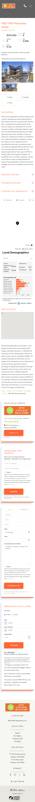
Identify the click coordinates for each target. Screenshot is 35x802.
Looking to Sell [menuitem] (17, 738)
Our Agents (7, 437)
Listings (9, 391)
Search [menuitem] (17, 733)
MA (14, 391)
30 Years (8, 614)
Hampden (20, 391)
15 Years (15, 614)
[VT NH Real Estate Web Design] (17, 798)
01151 (4, 393)
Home (3, 391)
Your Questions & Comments (12, 544)
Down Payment (8, 627)
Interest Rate (8, 634)
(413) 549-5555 (26, 6)
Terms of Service (9, 593)
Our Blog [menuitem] (17, 741)
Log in (15, 781)
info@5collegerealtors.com (18, 721)
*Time (5, 536)
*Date (5, 529)
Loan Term (7, 610)
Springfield (27, 391)
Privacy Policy (10, 484)
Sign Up (21, 781)
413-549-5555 (11, 421)
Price (5, 620)
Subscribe (14, 492)
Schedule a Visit (24, 509)
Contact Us (13, 433)
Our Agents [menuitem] (17, 736)
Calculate (14, 645)
